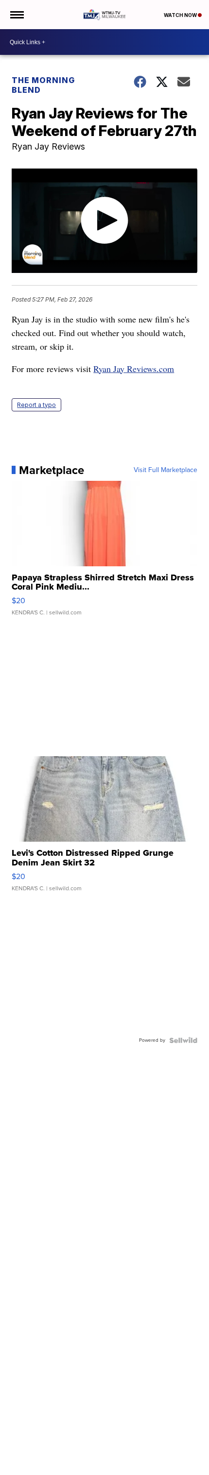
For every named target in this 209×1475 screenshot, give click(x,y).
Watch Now (181, 15)
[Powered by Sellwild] (183, 1040)
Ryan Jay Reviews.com (133, 368)
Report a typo (36, 404)
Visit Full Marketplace (165, 470)
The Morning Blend (43, 85)
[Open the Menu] (16, 14)
